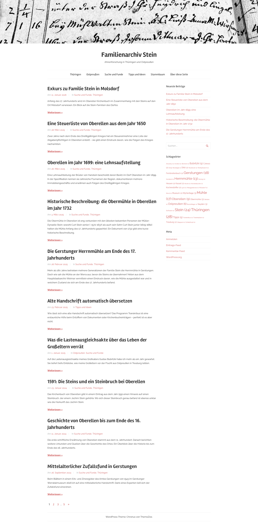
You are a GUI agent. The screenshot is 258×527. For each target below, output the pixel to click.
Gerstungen (196, 173)
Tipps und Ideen (136, 74)
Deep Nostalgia (175, 168)
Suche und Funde (114, 74)
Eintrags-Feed (173, 245)
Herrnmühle (186, 178)
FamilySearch (203, 168)
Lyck (184, 187)
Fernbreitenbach (174, 173)
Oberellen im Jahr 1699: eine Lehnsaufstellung (93, 163)
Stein (183, 209)
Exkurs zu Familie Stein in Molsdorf (83, 89)
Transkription (198, 217)
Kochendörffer (173, 187)
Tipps (178, 217)
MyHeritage (189, 193)
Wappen (181, 222)
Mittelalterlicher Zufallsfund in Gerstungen (92, 466)
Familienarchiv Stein (129, 55)
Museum (177, 193)
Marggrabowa (193, 187)
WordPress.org (174, 257)
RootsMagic (192, 204)
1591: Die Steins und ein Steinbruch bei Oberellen (96, 382)
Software (170, 210)
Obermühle (197, 199)
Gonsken (170, 179)
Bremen (185, 164)
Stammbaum (158, 74)
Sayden (202, 204)
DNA (185, 168)
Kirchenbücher (197, 183)
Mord (169, 193)
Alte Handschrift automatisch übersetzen (89, 301)
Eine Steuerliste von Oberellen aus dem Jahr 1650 (96, 124)
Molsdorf (203, 187)
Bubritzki (196, 163)
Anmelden (171, 239)
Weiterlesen (54, 112)
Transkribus (188, 217)
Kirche (187, 183)
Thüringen (75, 74)
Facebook (193, 168)
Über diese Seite (179, 74)
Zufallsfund (190, 222)
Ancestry (170, 164)
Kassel (180, 183)
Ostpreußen (92, 74)
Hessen (170, 183)
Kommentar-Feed (175, 251)
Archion (177, 164)
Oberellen (181, 199)
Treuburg (171, 222)
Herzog (201, 179)
